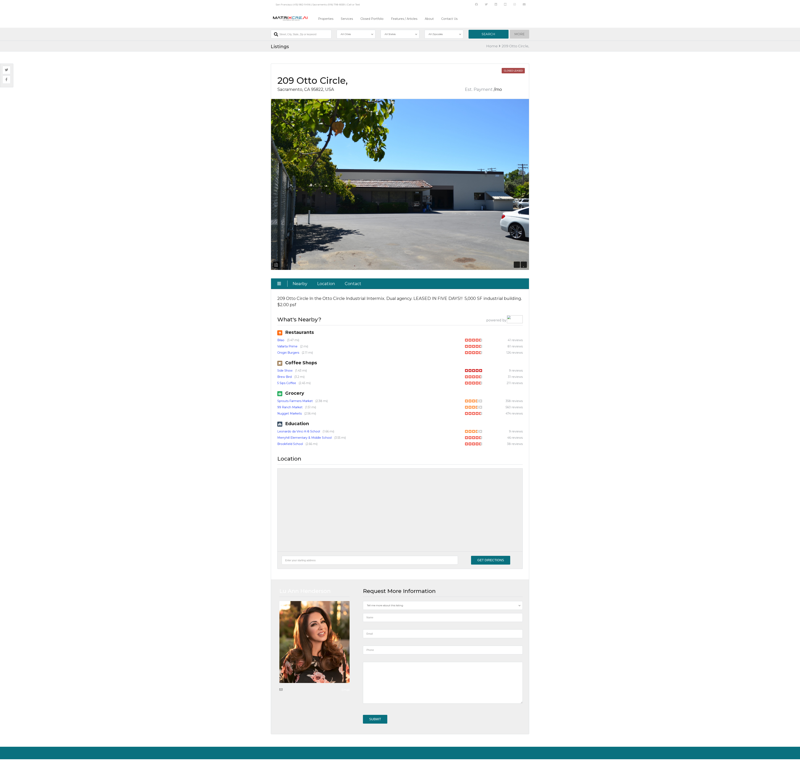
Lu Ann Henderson (305, 591)
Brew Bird (284, 377)
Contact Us (449, 19)
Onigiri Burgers (288, 353)
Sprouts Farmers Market (295, 401)
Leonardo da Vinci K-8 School (298, 431)
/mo (498, 89)
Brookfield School (290, 444)
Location (326, 283)
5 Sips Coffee (286, 383)
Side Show (284, 370)
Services (347, 19)
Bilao (280, 340)
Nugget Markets (289, 413)
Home (492, 46)
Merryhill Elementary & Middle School (304, 438)
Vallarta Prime (287, 346)
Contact (353, 283)
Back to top (520, 766)
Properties (325, 19)
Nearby (299, 283)
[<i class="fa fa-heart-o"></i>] (524, 264)
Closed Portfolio (372, 19)
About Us (276, 766)
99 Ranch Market (289, 407)
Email (345, 690)
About (429, 19)
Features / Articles (404, 19)
